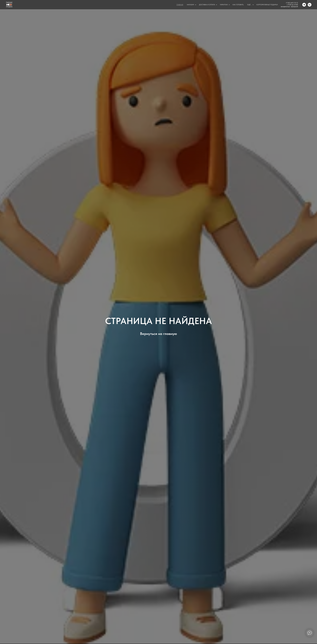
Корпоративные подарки (267, 5)
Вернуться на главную (158, 333)
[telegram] (304, 5)
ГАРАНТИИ (224, 5)
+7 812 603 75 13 (292, 3)
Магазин (191, 5)
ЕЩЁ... (249, 5)
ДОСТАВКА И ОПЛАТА (207, 5)
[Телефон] (309, 5)
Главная (179, 5)
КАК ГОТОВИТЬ (238, 5)
